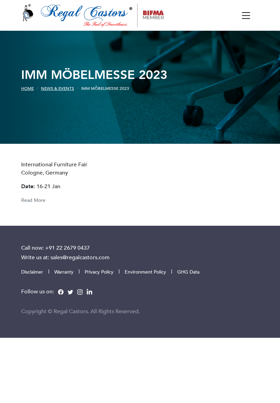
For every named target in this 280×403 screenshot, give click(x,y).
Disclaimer (32, 272)
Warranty (63, 272)
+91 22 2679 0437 (67, 247)
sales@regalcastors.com (80, 257)
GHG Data (188, 272)
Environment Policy (145, 272)
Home (27, 88)
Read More (33, 200)
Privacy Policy (99, 272)
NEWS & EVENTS (57, 88)
